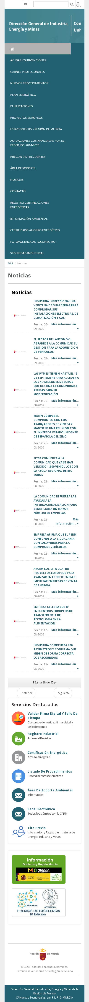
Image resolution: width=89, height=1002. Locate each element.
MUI (10, 263)
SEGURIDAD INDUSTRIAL (27, 253)
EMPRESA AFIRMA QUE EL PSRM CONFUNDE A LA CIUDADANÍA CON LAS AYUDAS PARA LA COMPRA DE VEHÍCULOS (55, 541)
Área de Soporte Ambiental (50, 790)
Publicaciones (21, 106)
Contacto (18, 191)
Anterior (27, 693)
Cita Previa (37, 828)
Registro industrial (43, 733)
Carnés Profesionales (27, 72)
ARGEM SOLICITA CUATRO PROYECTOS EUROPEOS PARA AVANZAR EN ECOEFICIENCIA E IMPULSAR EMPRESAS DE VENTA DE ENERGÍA (55, 577)
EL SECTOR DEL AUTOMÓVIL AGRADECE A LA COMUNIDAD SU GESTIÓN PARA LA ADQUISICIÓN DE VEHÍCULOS (56, 345)
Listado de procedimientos (50, 771)
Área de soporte (22, 168)
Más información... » (67, 521)
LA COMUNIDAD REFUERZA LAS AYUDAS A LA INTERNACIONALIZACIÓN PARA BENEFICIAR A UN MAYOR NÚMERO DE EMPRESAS (55, 504)
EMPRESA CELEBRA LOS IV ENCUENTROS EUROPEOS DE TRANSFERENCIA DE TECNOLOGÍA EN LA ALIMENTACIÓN (53, 615)
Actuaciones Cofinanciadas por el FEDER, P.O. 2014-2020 (37, 142)
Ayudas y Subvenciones (28, 60)
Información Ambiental (29, 219)
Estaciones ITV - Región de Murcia (36, 129)
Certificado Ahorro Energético (35, 230)
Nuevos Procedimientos (29, 83)
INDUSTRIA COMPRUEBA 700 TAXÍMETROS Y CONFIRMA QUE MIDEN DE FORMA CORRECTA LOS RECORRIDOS (55, 651)
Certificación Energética (48, 752)
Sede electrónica (41, 809)
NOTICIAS (17, 180)
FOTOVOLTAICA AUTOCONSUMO (32, 242)
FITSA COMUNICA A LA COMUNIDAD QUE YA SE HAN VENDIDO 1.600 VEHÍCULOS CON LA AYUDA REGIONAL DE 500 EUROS (56, 466)
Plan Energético (23, 95)
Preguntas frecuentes (27, 157)
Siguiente (64, 693)
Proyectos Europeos (26, 118)
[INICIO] (38, 48)
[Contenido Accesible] (78, 4)
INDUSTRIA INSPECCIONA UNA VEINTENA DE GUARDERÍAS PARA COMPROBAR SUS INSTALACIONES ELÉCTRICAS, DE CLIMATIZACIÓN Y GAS (56, 309)
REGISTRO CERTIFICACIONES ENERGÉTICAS (29, 204)
